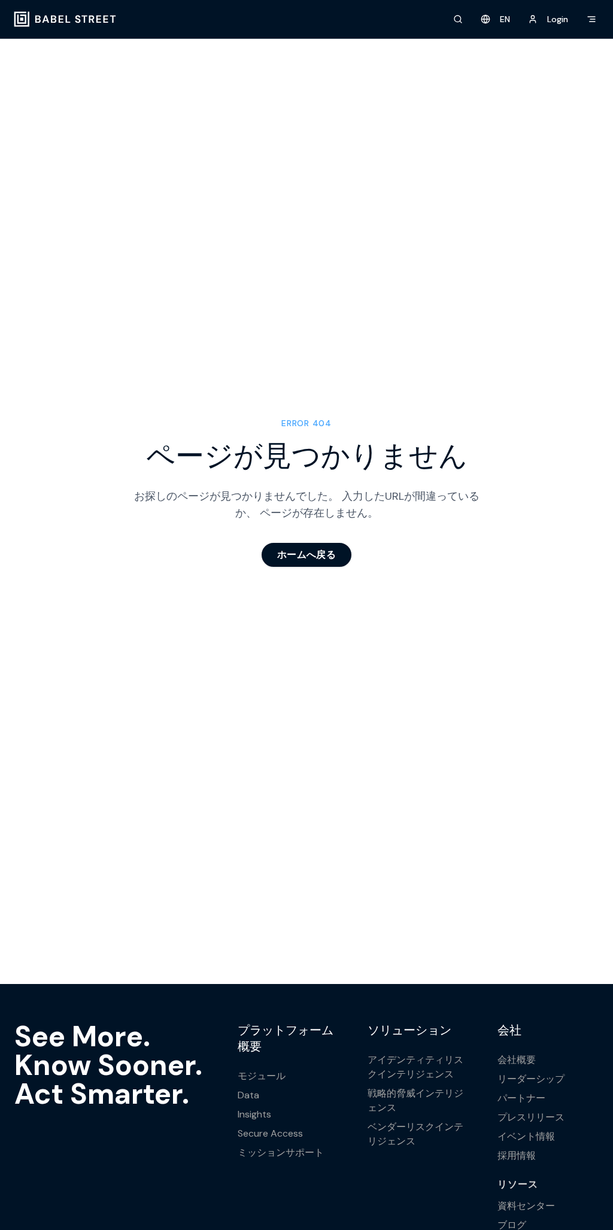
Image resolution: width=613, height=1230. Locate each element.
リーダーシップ (531, 1079)
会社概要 (516, 1059)
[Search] (458, 19)
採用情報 (516, 1155)
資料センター (526, 1205)
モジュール (262, 1076)
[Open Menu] (591, 19)
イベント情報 (526, 1136)
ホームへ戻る (306, 554)
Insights (254, 1114)
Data (248, 1095)
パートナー (521, 1098)
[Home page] (65, 19)
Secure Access (270, 1133)
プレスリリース (531, 1117)
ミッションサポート (281, 1152)
